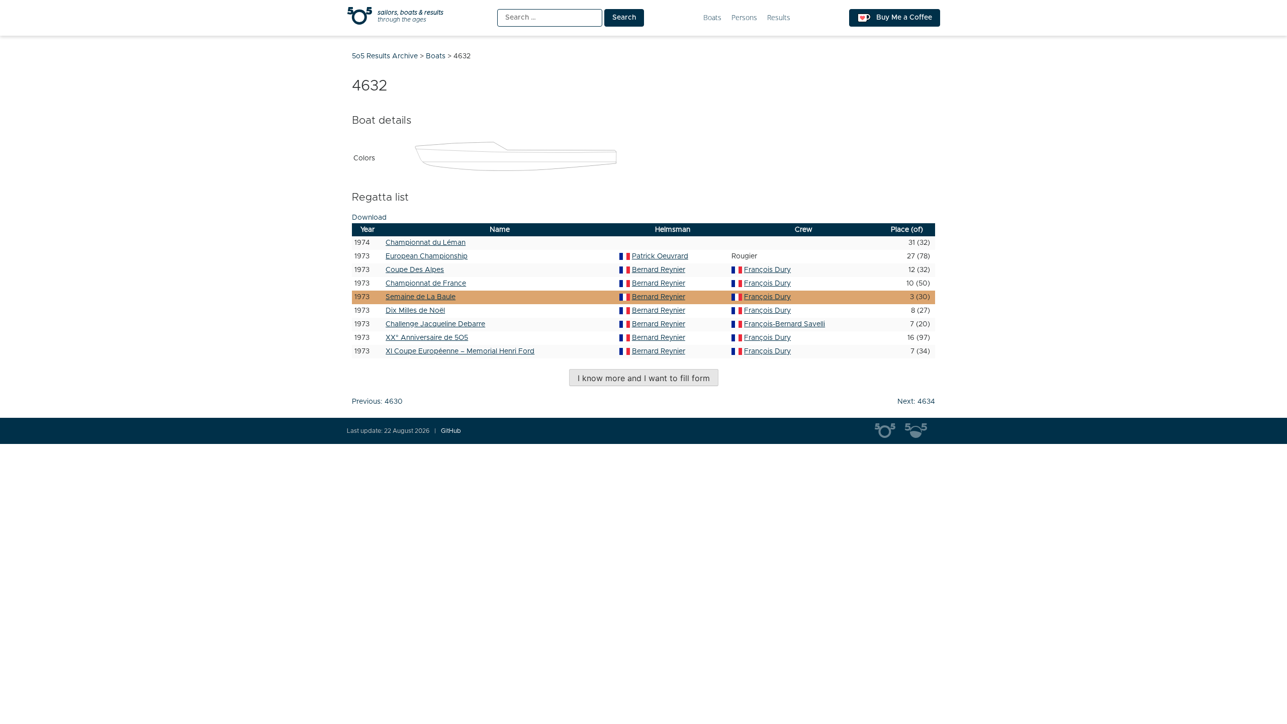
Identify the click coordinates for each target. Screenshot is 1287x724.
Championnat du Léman (426, 242)
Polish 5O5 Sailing (920, 430)
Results (778, 18)
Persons (744, 18)
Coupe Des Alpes (415, 270)
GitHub (451, 431)
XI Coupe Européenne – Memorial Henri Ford (460, 351)
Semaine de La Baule (420, 297)
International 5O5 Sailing (890, 430)
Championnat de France (426, 283)
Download (369, 217)
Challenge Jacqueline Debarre (435, 324)
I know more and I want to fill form (644, 378)
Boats (712, 18)
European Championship (427, 256)
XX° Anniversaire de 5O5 (427, 337)
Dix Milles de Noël (415, 310)
